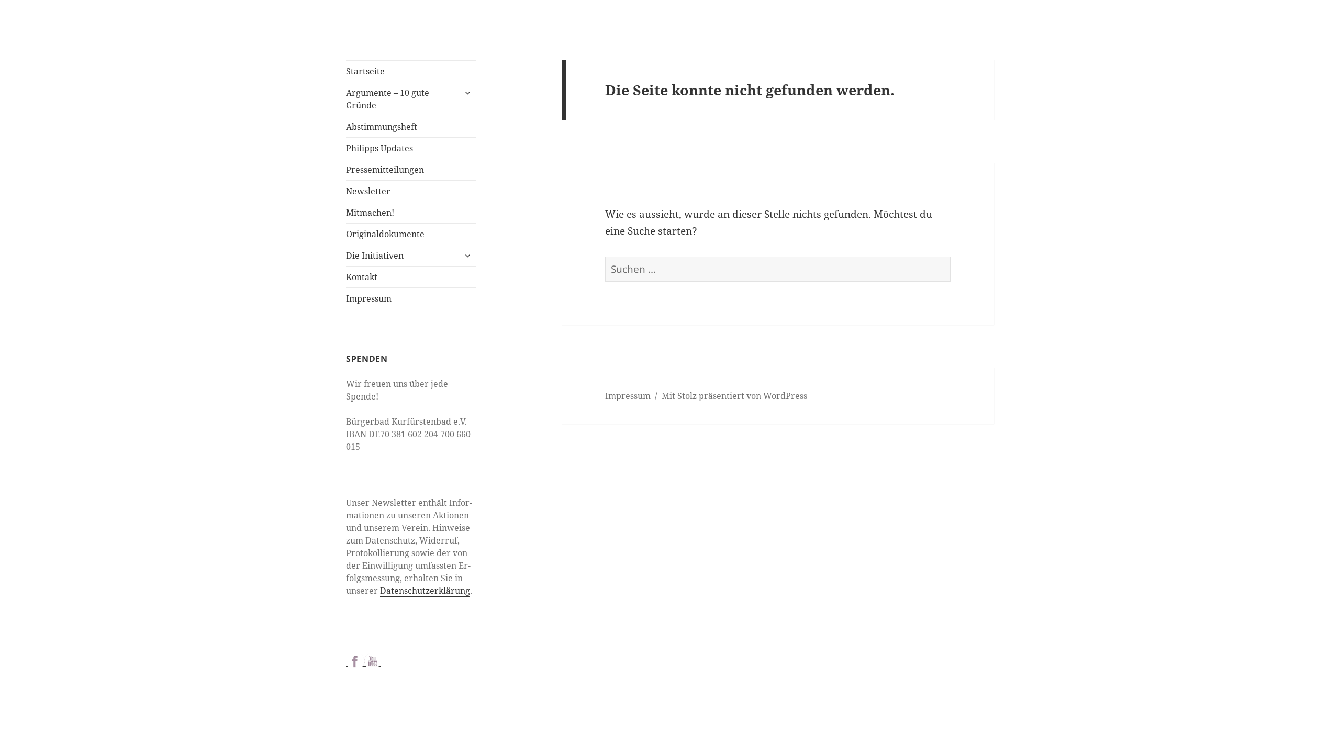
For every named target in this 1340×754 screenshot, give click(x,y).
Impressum (369, 298)
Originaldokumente (385, 234)
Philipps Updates (379, 148)
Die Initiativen (375, 255)
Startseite (365, 71)
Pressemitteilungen (385, 169)
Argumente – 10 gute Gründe (387, 99)
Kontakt (361, 277)
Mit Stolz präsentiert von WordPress (734, 396)
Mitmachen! (370, 212)
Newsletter (368, 191)
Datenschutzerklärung (425, 590)
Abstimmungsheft (381, 126)
